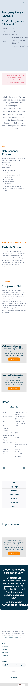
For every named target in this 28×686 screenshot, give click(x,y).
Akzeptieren (14, 359)
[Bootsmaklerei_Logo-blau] (9, 2)
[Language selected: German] (21, 684)
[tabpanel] (14, 445)
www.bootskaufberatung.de (13, 637)
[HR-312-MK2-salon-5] (14, 196)
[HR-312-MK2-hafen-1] (14, 467)
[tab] (14, 407)
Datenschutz (19, 355)
